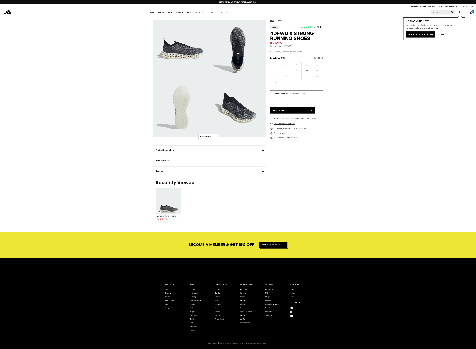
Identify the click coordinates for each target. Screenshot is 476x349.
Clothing (168, 293)
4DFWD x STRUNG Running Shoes (169, 216)
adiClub (243, 319)
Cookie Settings (225, 343)
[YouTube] (291, 316)
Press (242, 308)
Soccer (192, 289)
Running (193, 297)
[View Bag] (471, 12)
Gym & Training (195, 300)
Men (272, 21)
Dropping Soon (170, 308)
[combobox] (443, 12)
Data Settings (212, 343)
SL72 (217, 300)
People (242, 300)
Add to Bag (278, 110)
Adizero (217, 311)
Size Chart (318, 58)
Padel (192, 323)
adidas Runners (245, 323)
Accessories (169, 297)
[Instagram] (291, 312)
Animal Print (219, 319)
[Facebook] (291, 308)
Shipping (268, 297)
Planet (242, 304)
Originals (218, 289)
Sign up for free (271, 245)
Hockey (192, 330)
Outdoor (193, 304)
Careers (243, 293)
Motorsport (194, 293)
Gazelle (217, 308)
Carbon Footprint (246, 311)
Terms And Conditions (253, 343)
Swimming (193, 315)
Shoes (279, 21)
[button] (152, 12)
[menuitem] (152, 12)
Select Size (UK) (277, 58)
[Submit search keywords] (452, 12)
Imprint (265, 343)
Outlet (167, 304)
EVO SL (217, 315)
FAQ (266, 293)
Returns (268, 300)
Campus (218, 304)
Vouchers (268, 311)
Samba (217, 293)
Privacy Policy (238, 343)
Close (441, 34)
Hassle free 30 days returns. (286, 138)
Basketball (194, 326)
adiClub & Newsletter (272, 304)
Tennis (192, 319)
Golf (191, 308)
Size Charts (269, 308)
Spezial (217, 297)
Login (472, 7)
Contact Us (269, 289)
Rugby (192, 311)
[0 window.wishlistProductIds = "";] (465, 12)
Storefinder (269, 315)
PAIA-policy (244, 315)
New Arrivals (169, 300)
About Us (243, 289)
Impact (242, 297)
